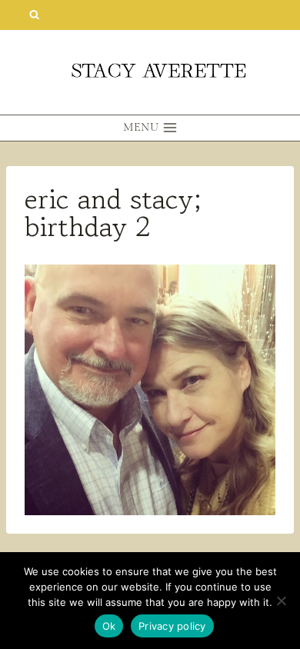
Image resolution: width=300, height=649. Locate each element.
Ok (109, 626)
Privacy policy (172, 626)
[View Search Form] (34, 15)
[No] (280, 600)
